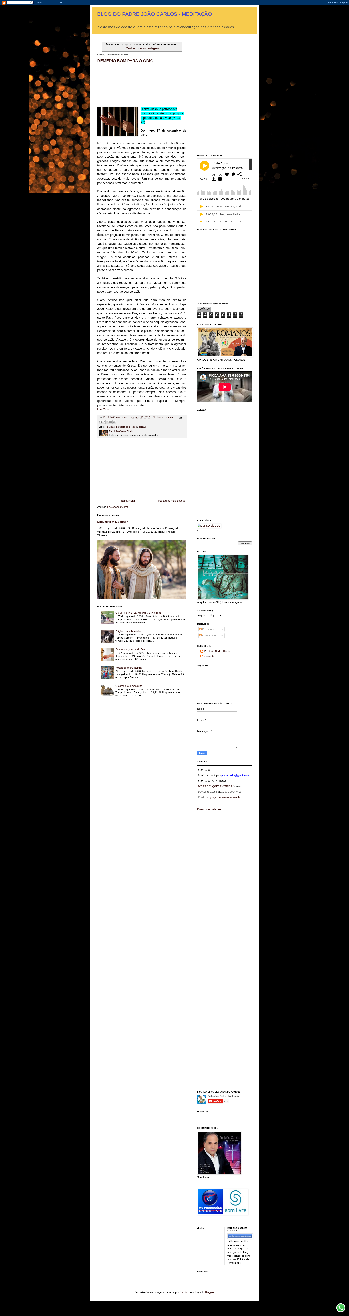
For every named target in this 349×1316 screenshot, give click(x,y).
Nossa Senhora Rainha (128, 667)
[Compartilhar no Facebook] (111, 422)
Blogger (209, 1292)
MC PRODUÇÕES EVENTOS (215, 786)
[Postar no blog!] (104, 422)
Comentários (209, 635)
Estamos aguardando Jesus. (131, 649)
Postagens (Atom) (117, 506)
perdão (142, 427)
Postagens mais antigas (171, 500)
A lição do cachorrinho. (128, 631)
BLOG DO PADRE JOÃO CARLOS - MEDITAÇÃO (154, 14)
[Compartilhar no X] (107, 422)
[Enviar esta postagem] (180, 417)
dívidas (111, 427)
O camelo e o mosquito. (129, 685)
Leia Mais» (103, 408)
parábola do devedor (126, 427)
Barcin (183, 1292)
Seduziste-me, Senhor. (112, 521)
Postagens (208, 629)
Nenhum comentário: (164, 417)
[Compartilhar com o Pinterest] (114, 422)
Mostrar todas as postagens (142, 48)
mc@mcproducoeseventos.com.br (223, 797)
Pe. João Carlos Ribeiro (217, 651)
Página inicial (127, 500)
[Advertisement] (141, 468)
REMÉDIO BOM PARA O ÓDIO (125, 60)
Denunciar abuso (209, 809)
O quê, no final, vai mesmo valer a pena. (138, 612)
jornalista (209, 656)
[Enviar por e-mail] (100, 422)
